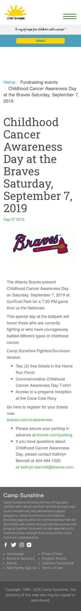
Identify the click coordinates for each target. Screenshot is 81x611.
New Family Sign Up (22, 568)
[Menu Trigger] (69, 16)
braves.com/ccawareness (29, 419)
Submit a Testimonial (58, 563)
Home (9, 82)
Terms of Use (52, 568)
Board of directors (21, 558)
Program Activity (54, 558)
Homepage (15, 554)
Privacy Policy (52, 554)
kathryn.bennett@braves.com (46, 467)
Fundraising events (39, 82)
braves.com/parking (54, 435)
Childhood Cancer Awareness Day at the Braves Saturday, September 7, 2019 (41, 94)
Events (12, 563)
